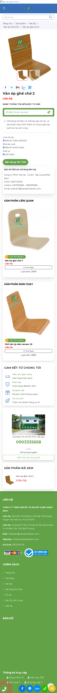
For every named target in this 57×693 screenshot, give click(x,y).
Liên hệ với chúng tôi (28, 457)
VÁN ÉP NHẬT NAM (14, 147)
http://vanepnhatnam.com (26, 539)
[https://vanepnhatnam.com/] (28, 8)
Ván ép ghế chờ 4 (14, 260)
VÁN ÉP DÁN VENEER (16, 140)
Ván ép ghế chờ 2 (25, 476)
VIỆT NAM (10, 154)
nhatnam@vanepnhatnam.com (24, 534)
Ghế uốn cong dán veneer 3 (19, 344)
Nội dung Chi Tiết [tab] (15, 162)
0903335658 (28, 442)
